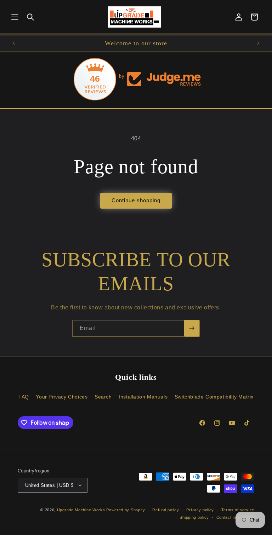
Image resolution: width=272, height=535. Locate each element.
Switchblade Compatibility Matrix (214, 397)
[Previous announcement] (14, 43)
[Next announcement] (258, 43)
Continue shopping (136, 200)
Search (103, 397)
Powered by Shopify (125, 510)
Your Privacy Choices (61, 397)
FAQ (23, 397)
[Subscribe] (191, 328)
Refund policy (165, 510)
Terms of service (237, 510)
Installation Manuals (143, 397)
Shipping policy (194, 517)
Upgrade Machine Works (81, 510)
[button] (15, 17)
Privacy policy (200, 510)
